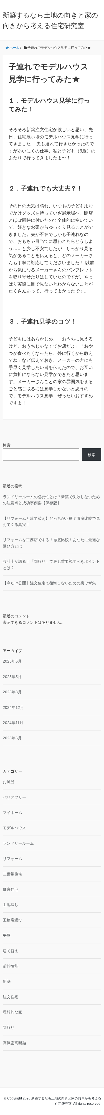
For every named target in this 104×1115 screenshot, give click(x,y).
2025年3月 (12, 692)
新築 (7, 981)
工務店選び (12, 920)
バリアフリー (14, 797)
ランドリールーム (18, 843)
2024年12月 (13, 707)
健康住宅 (10, 889)
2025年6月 (12, 661)
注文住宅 (10, 997)
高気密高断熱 (14, 1043)
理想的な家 (12, 1012)
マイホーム (12, 812)
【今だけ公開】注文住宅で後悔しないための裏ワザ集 (49, 583)
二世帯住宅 (12, 874)
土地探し (10, 904)
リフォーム (12, 858)
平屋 (7, 935)
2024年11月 (13, 723)
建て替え (10, 951)
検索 (7, 445)
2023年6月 (12, 738)
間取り (8, 1027)
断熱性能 (10, 966)
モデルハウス (14, 828)
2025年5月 (12, 676)
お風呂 (8, 782)
